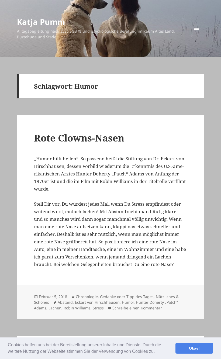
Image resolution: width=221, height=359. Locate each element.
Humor (128, 302)
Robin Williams (77, 307)
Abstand (65, 302)
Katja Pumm (41, 21)
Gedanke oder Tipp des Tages (127, 296)
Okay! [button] (194, 348)
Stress (98, 307)
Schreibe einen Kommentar (137, 307)
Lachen (55, 307)
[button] (156, 352)
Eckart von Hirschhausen (97, 302)
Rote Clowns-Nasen (79, 138)
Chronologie (87, 296)
